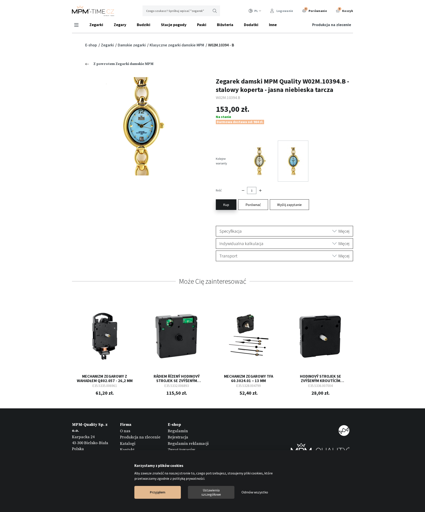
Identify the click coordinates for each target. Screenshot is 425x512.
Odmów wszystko (254, 492)
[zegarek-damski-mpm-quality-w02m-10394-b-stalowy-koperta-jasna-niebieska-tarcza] (140, 126)
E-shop (91, 45)
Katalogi (127, 443)
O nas (125, 431)
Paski (201, 24)
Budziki (143, 24)
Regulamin (178, 431)
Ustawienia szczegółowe (211, 492)
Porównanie (316, 10)
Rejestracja (178, 437)
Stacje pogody (173, 24)
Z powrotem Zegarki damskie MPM (123, 64)
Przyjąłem (157, 492)
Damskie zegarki (132, 45)
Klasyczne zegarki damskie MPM (177, 45)
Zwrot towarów (181, 449)
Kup (226, 204)
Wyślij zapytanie (289, 204)
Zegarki (96, 24)
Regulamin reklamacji (188, 443)
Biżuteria (225, 24)
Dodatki (251, 24)
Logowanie (284, 11)
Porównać (253, 204)
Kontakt (127, 449)
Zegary (120, 24)
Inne (273, 24)
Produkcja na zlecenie (331, 24)
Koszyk (346, 10)
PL (256, 11)
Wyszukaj (215, 11)
